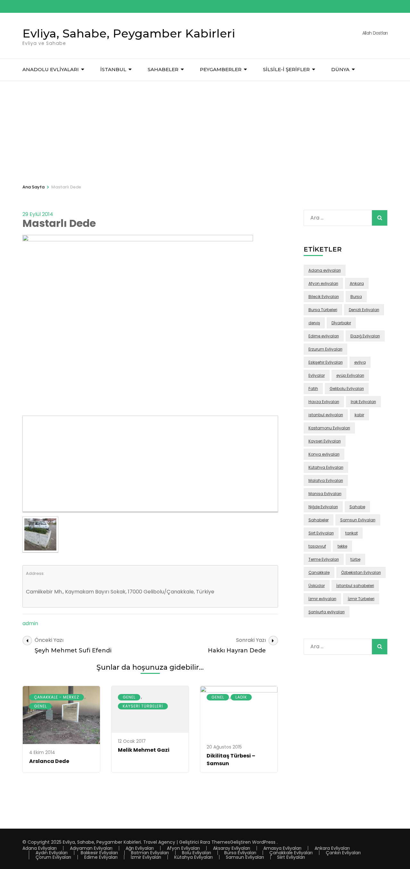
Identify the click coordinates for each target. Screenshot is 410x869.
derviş (314, 323)
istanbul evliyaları (325, 415)
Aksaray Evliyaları (231, 848)
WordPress (263, 842)
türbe (355, 559)
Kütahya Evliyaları (325, 467)
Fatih (313, 388)
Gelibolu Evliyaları (347, 388)
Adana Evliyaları (39, 848)
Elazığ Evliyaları (365, 336)
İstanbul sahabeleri (355, 585)
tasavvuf (317, 546)
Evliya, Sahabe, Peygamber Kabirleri (128, 33)
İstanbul (113, 69)
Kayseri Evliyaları (324, 441)
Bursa (356, 296)
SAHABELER (163, 69)
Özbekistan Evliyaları (361, 572)
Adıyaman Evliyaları (91, 848)
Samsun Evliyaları (357, 520)
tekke (342, 546)
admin (30, 623)
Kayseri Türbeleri (143, 706)
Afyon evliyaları (323, 283)
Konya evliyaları (324, 454)
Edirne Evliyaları (101, 857)
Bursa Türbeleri (322, 309)
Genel (40, 706)
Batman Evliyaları (150, 852)
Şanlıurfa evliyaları (326, 612)
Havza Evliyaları (323, 401)
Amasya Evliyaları (282, 848)
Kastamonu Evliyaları (329, 428)
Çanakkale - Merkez (56, 697)
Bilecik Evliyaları (323, 296)
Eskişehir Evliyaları (325, 362)
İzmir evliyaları (322, 598)
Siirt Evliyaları (321, 533)
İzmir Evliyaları (146, 857)
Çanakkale (319, 572)
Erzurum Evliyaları (325, 349)
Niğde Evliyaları (323, 506)
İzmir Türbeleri (361, 598)
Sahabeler (318, 520)
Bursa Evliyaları (240, 852)
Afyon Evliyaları (183, 848)
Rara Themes (215, 842)
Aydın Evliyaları (52, 852)
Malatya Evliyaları (325, 480)
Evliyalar (316, 375)
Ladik (241, 697)
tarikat (351, 533)
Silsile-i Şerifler (286, 69)
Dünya (340, 69)
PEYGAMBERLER (221, 69)
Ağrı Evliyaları (140, 848)
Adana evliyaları (324, 270)
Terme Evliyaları (323, 559)
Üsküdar (316, 585)
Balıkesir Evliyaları (99, 852)
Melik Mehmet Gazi (143, 750)
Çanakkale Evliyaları (291, 852)
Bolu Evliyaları (196, 852)
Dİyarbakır (341, 323)
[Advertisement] (205, 129)
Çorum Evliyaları (53, 857)
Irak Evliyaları (363, 401)
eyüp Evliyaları (350, 375)
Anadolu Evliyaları (50, 69)
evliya (360, 362)
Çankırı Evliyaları (343, 852)
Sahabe (357, 506)
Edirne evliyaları (323, 336)
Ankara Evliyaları (332, 848)
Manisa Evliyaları (324, 493)
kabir (359, 415)
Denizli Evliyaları (364, 309)
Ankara (357, 283)
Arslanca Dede (49, 761)
